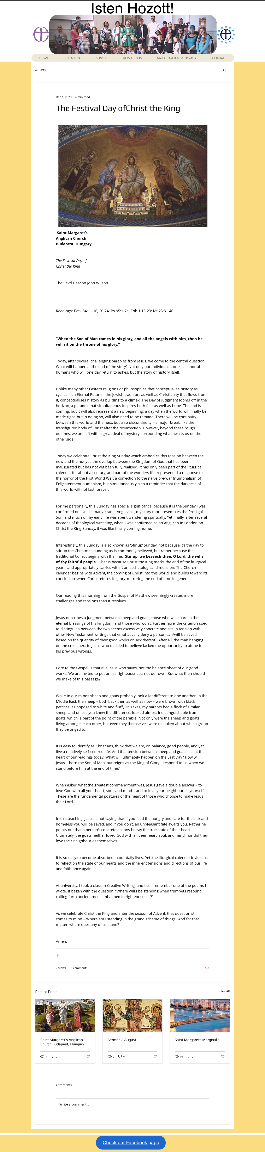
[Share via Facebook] (58, 955)
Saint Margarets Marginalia (197, 1040)
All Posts (40, 70)
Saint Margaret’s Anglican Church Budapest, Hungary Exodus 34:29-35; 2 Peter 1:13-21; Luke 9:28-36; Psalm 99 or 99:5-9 (64, 1042)
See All (225, 991)
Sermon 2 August (122, 1040)
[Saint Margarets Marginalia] (200, 1015)
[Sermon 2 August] (133, 1015)
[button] (224, 69)
